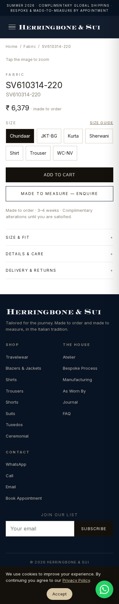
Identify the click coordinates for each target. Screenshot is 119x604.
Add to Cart (59, 174)
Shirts (11, 379)
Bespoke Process (80, 368)
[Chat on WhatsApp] (104, 589)
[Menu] (12, 27)
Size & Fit (18, 237)
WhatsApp (16, 464)
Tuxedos (14, 424)
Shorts (12, 402)
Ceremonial (17, 435)
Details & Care (25, 253)
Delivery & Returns (31, 270)
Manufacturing (77, 379)
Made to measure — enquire (59, 193)
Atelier (69, 357)
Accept (59, 593)
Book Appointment (24, 498)
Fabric (29, 46)
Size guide (101, 122)
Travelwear (17, 357)
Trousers (14, 390)
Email (11, 486)
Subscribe (93, 528)
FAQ (67, 413)
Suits (10, 413)
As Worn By (74, 390)
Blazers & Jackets (23, 368)
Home (12, 46)
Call (9, 475)
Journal (70, 402)
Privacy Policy (76, 580)
